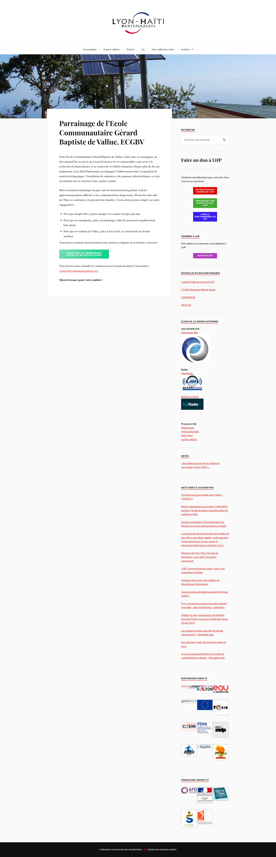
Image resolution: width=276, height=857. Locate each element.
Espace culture (111, 49)
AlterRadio (187, 373)
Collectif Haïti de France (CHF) (198, 281)
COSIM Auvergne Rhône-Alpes (198, 289)
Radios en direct (190, 396)
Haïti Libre (187, 435)
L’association (89, 49)
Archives (185, 49)
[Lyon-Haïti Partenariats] (138, 34)
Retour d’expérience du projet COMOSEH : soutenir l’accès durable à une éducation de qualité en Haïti (204, 510)
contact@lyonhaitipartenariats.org (78, 271)
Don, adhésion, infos (163, 49)
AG (143, 49)
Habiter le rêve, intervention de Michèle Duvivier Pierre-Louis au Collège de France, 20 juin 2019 (204, 619)
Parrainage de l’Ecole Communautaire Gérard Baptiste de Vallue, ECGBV (101, 132)
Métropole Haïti (190, 431)
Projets (130, 49)
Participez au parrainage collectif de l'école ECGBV (84, 253)
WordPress (135, 849)
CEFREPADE (188, 297)
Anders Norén (168, 849)
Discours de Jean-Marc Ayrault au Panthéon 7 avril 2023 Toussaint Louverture (199, 556)
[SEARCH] (224, 139)
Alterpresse (187, 427)
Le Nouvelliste (189, 439)
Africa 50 (186, 304)
